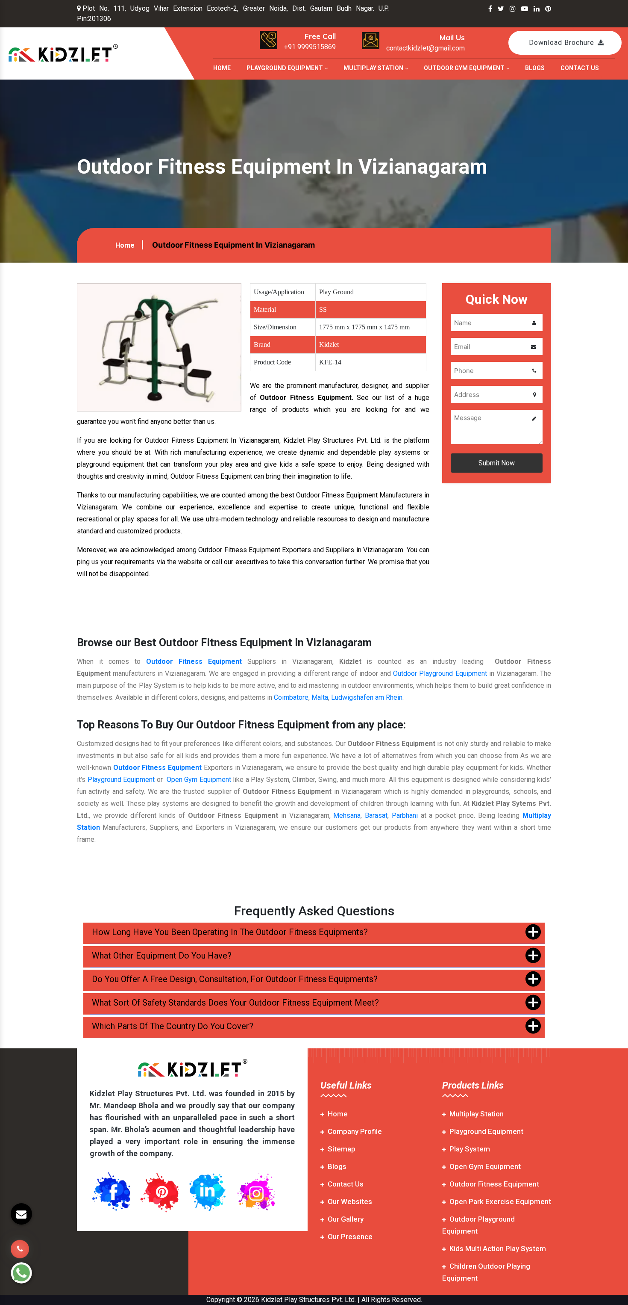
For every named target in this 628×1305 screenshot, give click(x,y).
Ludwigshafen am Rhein (366, 697)
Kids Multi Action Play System (497, 1248)
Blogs (535, 68)
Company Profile (355, 1131)
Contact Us (580, 68)
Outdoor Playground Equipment (440, 673)
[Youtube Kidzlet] (524, 9)
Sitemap (341, 1149)
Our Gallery (346, 1219)
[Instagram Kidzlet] (513, 9)
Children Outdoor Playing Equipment (486, 1272)
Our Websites (350, 1201)
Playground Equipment (285, 68)
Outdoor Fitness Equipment (194, 661)
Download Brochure (561, 42)
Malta (319, 697)
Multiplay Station (374, 68)
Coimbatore (291, 697)
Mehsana (347, 815)
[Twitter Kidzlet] (501, 9)
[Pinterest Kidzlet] (548, 9)
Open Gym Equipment (199, 779)
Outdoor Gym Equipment (465, 68)
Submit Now (496, 463)
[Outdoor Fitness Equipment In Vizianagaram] (159, 347)
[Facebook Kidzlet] (490, 9)
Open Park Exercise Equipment (500, 1201)
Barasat (376, 815)
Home (222, 68)
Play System (469, 1149)
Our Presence (350, 1236)
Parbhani (405, 815)
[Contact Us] (20, 1249)
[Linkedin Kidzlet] (537, 9)
